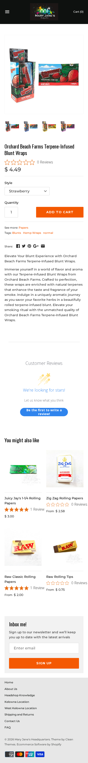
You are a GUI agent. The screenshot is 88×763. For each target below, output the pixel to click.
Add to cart (60, 212)
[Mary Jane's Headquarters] (44, 12)
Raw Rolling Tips (59, 577)
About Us (11, 689)
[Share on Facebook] (18, 246)
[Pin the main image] (29, 246)
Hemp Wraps (32, 232)
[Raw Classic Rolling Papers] (23, 547)
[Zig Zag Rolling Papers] (64, 468)
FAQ (8, 727)
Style (8, 183)
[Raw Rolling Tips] (64, 547)
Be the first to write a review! (44, 412)
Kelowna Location (17, 701)
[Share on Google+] (36, 246)
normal (48, 232)
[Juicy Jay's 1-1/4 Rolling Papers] (23, 468)
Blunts (16, 232)
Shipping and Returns (19, 714)
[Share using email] (43, 246)
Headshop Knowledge (20, 695)
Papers (23, 227)
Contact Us (12, 721)
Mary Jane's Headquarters (32, 739)
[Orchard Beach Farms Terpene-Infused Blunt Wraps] (44, 74)
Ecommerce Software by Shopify (39, 744)
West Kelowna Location (21, 708)
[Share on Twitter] (23, 246)
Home (9, 682)
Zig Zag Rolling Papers (64, 498)
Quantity (12, 203)
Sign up (44, 663)
